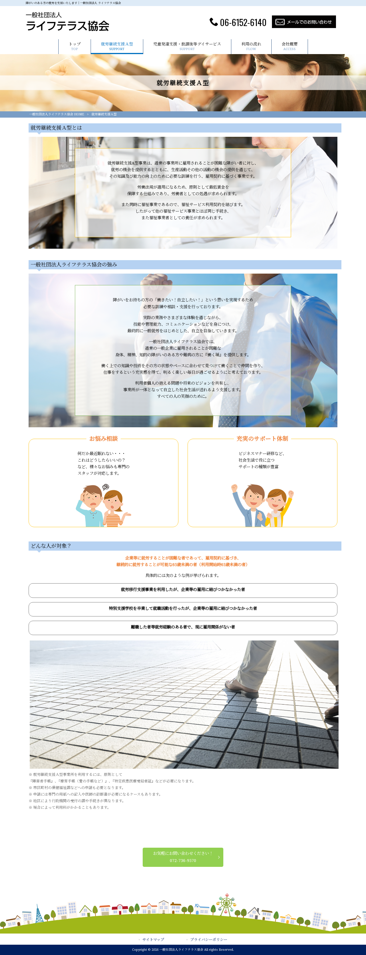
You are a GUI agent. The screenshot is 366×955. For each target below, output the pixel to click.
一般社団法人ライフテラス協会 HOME (56, 114)
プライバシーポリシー (208, 940)
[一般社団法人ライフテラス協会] (68, 30)
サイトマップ (153, 940)
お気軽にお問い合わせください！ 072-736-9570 (183, 857)
